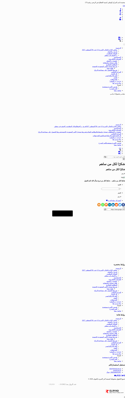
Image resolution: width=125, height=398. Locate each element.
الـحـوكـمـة (117, 57)
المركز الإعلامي (116, 72)
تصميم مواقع (120, 392)
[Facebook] (123, 204)
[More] (99, 204)
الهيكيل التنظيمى (111, 53)
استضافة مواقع (113, 392)
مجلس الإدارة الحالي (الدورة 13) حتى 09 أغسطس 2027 (99, 50)
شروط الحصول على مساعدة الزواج (105, 70)
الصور (115, 77)
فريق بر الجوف (112, 51)
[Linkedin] (113, 204)
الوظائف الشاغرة (111, 64)
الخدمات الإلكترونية (115, 59)
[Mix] (106, 204)
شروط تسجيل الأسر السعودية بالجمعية (104, 66)
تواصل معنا (117, 90)
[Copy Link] (105, 209)
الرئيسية (118, 48)
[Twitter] (120, 204)
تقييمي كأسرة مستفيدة (109, 87)
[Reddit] (116, 204)
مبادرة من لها (116, 83)
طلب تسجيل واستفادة (110, 63)
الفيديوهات (113, 79)
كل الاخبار (114, 74)
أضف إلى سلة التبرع (114, 200)
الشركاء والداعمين (111, 76)
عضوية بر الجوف (111, 61)
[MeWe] (109, 204)
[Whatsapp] (102, 204)
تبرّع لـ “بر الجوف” (115, 81)
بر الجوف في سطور (110, 55)
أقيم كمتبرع (113, 88)
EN (124, 6)
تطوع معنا (110, 68)
